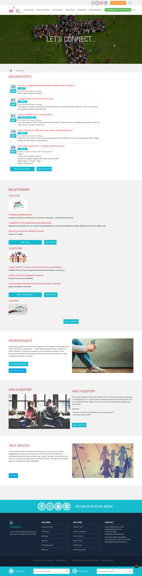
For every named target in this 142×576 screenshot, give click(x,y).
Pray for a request (17, 371)
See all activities (21, 169)
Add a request (50, 295)
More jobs (24, 242)
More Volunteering (24, 295)
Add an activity (44, 169)
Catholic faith (28, 10)
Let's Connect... (57, 10)
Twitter (97, 3)
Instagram (106, 3)
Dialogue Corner (47, 527)
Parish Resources (95, 10)
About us (44, 550)
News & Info (70, 10)
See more (13, 476)
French (130, 3)
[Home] (15, 9)
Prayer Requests (47, 545)
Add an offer (50, 242)
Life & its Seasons (42, 10)
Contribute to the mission (118, 10)
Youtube (101, 3)
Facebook (93, 3)
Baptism (44, 541)
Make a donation (87, 3)
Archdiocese (81, 10)
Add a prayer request (18, 364)
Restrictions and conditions (43, 560)
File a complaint (118, 3)
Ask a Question (79, 425)
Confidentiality (61, 560)
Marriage (44, 536)
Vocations (45, 531)
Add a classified (71, 321)
